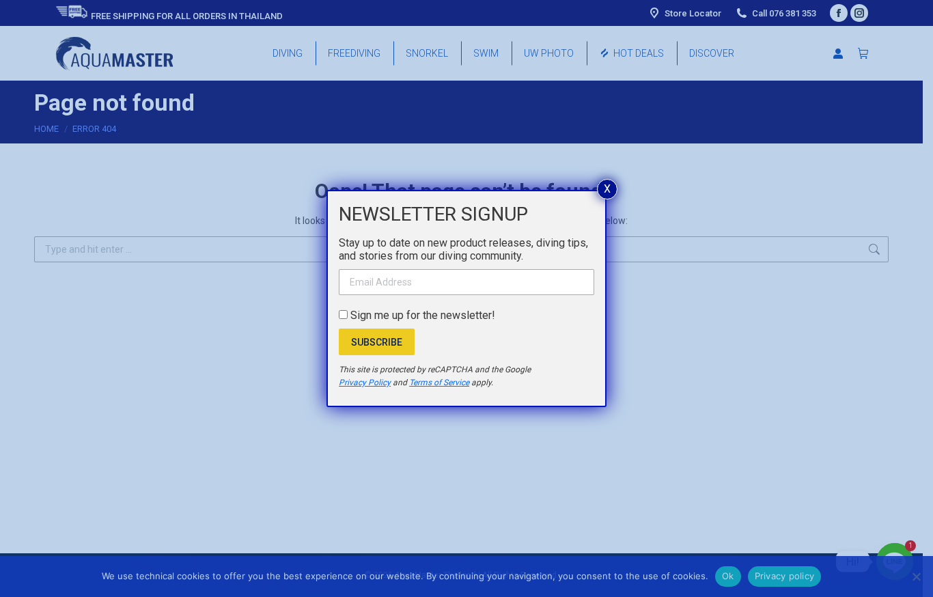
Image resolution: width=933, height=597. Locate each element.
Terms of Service (439, 382)
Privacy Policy (365, 382)
